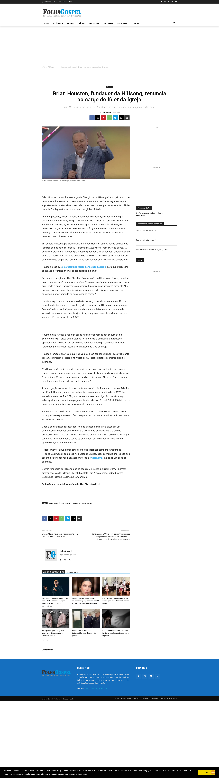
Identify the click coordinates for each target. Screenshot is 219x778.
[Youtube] (175, 1)
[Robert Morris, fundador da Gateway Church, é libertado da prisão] (86, 618)
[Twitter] (151, 676)
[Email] (121, 117)
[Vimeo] (172, 1)
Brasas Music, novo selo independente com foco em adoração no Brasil (60, 535)
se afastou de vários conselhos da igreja (84, 267)
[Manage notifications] (213, 772)
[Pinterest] (103, 117)
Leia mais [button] (82, 774)
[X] (168, 1)
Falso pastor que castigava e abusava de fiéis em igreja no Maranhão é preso (53, 633)
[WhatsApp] (109, 117)
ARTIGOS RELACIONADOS (53, 572)
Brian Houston (65, 503)
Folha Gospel (106, 112)
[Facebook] (161, 1)
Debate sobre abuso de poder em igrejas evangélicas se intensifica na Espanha (115, 633)
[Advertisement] (128, 13)
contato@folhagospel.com (96, 688)
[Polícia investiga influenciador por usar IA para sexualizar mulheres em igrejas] (116, 586)
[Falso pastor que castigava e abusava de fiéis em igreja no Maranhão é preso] (55, 618)
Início (43, 67)
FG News (51, 67)
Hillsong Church (87, 503)
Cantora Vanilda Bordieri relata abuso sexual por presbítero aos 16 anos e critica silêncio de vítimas (85, 600)
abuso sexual (53, 503)
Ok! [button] (206, 773)
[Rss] (157, 676)
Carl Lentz (97, 457)
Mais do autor (72, 572)
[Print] (127, 117)
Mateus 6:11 (141, 216)
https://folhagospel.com (67, 555)
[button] (174, 23)
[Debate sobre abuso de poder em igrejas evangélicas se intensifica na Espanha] (116, 618)
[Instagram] (165, 1)
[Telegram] (115, 117)
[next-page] (47, 640)
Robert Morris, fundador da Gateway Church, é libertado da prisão (84, 633)
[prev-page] (43, 640)
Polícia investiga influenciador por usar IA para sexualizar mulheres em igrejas (115, 600)
